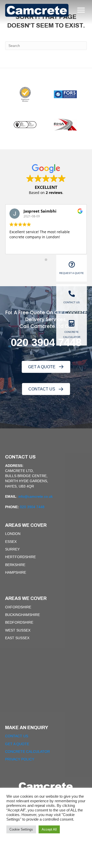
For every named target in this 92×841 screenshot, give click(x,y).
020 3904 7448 (32, 507)
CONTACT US (16, 736)
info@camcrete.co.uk (35, 496)
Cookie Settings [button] (21, 829)
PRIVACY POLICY (19, 759)
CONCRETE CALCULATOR (27, 752)
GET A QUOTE (17, 744)
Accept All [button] (49, 829)
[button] (46, 367)
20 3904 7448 (49, 342)
